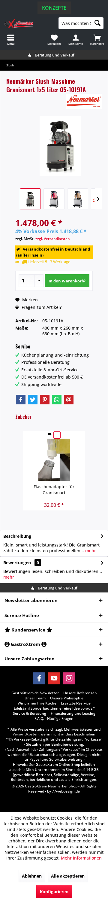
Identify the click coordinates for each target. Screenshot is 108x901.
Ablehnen (32, 876)
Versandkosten (26, 734)
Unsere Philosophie (66, 698)
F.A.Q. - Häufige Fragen (54, 718)
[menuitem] (97, 39)
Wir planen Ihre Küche (37, 703)
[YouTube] (54, 678)
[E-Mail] (69, 399)
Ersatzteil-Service (76, 703)
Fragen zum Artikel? (41, 307)
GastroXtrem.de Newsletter (35, 693)
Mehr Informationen (81, 858)
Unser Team (35, 698)
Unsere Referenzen (80, 693)
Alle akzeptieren (68, 876)
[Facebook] (21, 399)
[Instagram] (69, 678)
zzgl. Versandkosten (52, 238)
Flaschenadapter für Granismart (54, 489)
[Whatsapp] (57, 399)
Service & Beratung (29, 713)
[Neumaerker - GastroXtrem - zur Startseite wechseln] (27, 23)
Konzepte (54, 8)
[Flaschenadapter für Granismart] (54, 460)
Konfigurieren (54, 891)
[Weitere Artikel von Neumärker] (84, 101)
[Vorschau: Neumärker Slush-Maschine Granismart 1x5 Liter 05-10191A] (30, 198)
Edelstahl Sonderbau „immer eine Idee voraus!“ (54, 708)
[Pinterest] (45, 399)
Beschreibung (17, 536)
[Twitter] (33, 399)
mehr (90, 550)
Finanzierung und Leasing (73, 713)
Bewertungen (17, 562)
